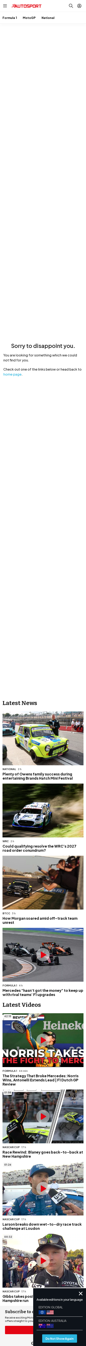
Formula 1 (10, 18)
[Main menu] (5, 6)
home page (12, 374)
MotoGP (29, 18)
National (48, 18)
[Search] (71, 6)
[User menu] (79, 6)
